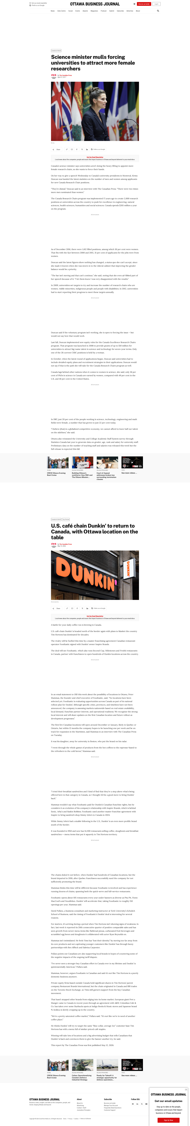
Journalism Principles (83, 1110)
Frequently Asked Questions (112, 1108)
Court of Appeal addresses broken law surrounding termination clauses (106, 476)
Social (49, 470)
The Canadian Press (65, 75)
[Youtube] (146, 1104)
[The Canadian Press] (54, 76)
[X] (82, 149)
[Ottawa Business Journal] (95, 4)
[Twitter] (142, 1104)
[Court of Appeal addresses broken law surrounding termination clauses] (107, 462)
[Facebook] (77, 149)
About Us (80, 1103)
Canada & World (56, 50)
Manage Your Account (111, 1105)
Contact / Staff (81, 1108)
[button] (158, 11)
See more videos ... (129, 473)
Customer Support (109, 1110)
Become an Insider (110, 1103)
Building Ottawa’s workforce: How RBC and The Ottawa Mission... (82, 475)
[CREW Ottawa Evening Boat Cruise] (58, 462)
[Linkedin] (87, 149)
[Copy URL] (66, 149)
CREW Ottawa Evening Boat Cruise (56, 474)
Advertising (80, 1105)
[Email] (71, 149)
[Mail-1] (133, 1104)
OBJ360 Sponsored (77, 470)
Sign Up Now (168, 1120)
